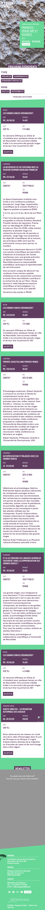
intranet (28, 892)
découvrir (26, 44)
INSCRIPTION (8, 152)
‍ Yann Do (10, 907)
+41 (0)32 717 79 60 (19, 885)
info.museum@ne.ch (21, 887)
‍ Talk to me (32, 905)
